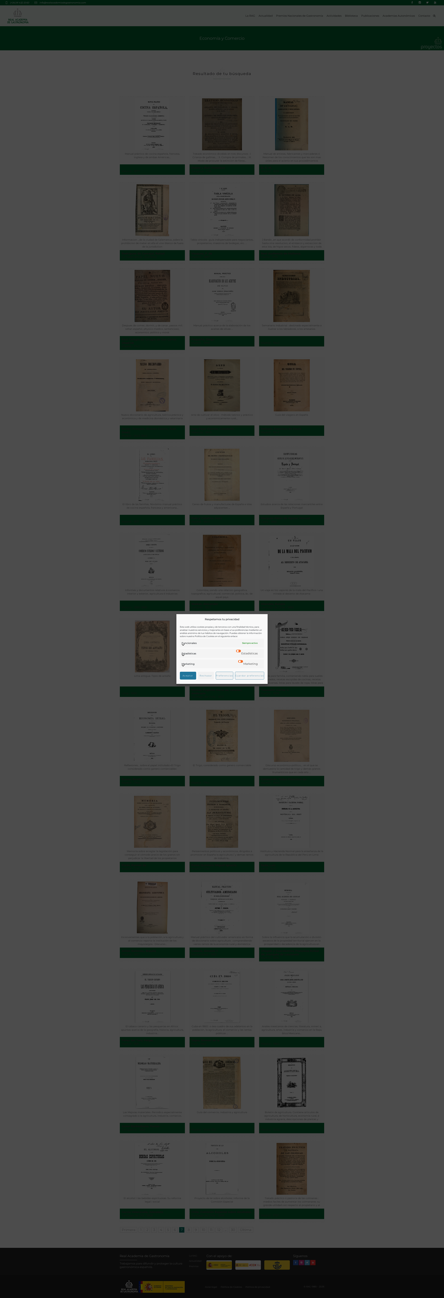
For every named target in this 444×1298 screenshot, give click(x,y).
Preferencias (224, 675)
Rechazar (206, 675)
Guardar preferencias (249, 675)
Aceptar (188, 675)
